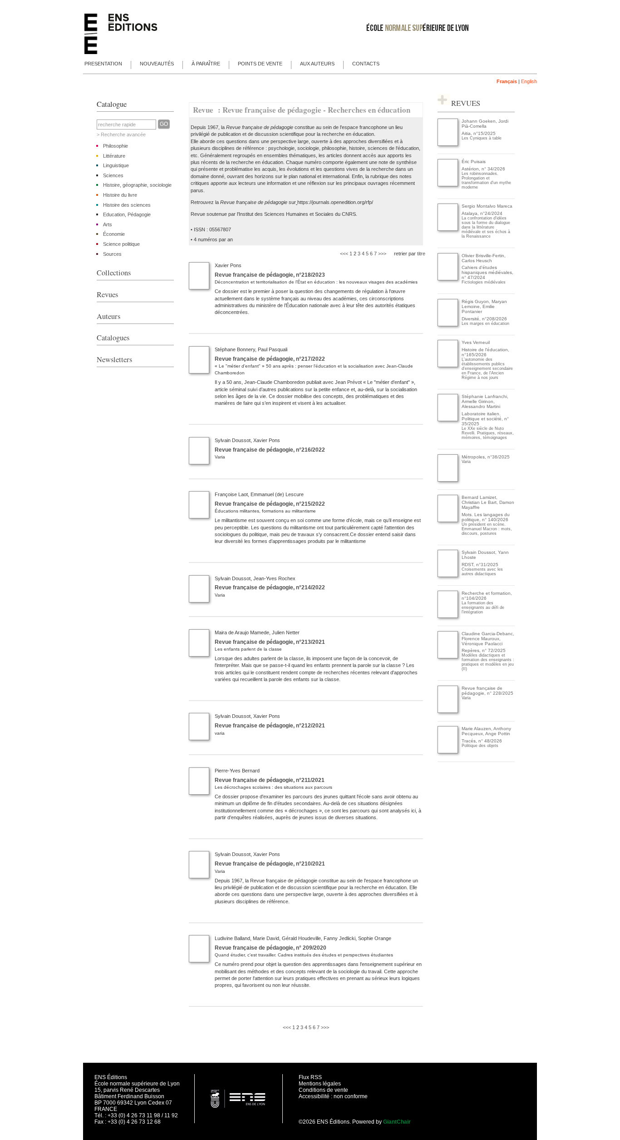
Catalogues (113, 338)
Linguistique (116, 165)
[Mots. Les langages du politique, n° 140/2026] (448, 520)
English (529, 81)
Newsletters (114, 359)
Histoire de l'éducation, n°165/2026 (485, 352)
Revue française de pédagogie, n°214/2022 (270, 587)
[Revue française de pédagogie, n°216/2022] (199, 462)
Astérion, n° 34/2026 (483, 168)
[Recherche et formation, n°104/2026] (448, 616)
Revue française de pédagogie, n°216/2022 (270, 450)
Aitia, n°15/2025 (479, 133)
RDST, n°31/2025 (480, 564)
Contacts (365, 63)
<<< (344, 253)
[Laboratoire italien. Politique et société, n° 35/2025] (448, 419)
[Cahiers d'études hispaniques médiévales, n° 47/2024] (448, 278)
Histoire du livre (120, 195)
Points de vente (260, 63)
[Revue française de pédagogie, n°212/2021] (199, 738)
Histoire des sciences (127, 205)
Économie (114, 234)
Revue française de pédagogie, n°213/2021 (270, 642)
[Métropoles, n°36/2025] (448, 480)
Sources (112, 254)
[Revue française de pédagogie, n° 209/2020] (199, 960)
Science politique (121, 244)
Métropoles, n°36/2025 (486, 456)
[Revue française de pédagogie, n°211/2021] (199, 793)
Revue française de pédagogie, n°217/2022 (270, 359)
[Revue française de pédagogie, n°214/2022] (199, 600)
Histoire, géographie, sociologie (137, 185)
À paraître (206, 63)
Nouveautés (157, 63)
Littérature (114, 156)
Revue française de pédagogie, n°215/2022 (270, 504)
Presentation (103, 63)
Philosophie (115, 146)
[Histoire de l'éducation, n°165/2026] (448, 365)
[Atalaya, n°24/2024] (448, 229)
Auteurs (108, 316)
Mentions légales (320, 1083)
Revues (107, 294)
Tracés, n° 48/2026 (482, 740)
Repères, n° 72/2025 (484, 650)
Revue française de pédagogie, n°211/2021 (270, 780)
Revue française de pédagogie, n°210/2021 (270, 864)
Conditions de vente (323, 1090)
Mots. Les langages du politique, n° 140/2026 (486, 517)
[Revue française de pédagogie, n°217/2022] (199, 371)
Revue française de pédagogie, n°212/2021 (270, 725)
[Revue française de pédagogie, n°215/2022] (199, 516)
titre (421, 253)
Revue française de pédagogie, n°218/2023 (270, 275)
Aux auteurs (317, 63)
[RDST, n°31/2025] (448, 575)
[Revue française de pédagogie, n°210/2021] (199, 876)
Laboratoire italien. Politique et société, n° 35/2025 (485, 418)
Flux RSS (310, 1077)
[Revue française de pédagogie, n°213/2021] (199, 654)
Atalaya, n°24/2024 (482, 213)
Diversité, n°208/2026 (484, 318)
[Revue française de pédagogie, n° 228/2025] (448, 711)
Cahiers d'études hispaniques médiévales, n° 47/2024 (487, 272)
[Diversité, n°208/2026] (448, 324)
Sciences (113, 175)
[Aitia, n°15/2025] (448, 144)
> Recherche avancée (121, 134)
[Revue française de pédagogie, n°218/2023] (199, 287)
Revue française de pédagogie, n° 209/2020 (270, 948)
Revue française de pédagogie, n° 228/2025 (487, 691)
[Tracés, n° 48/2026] (448, 751)
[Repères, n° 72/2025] (448, 656)
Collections (114, 273)
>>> (382, 253)
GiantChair (397, 1122)
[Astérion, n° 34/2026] (448, 184)
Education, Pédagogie (127, 214)
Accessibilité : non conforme (333, 1096)
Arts (107, 224)
